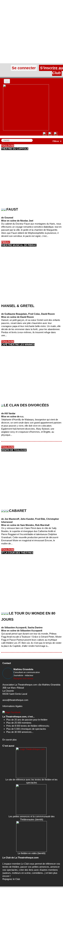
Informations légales (12, 706)
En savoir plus (9, 739)
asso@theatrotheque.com (15, 700)
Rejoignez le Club (11, 879)
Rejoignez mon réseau (23, 678)
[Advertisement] (31, 31)
